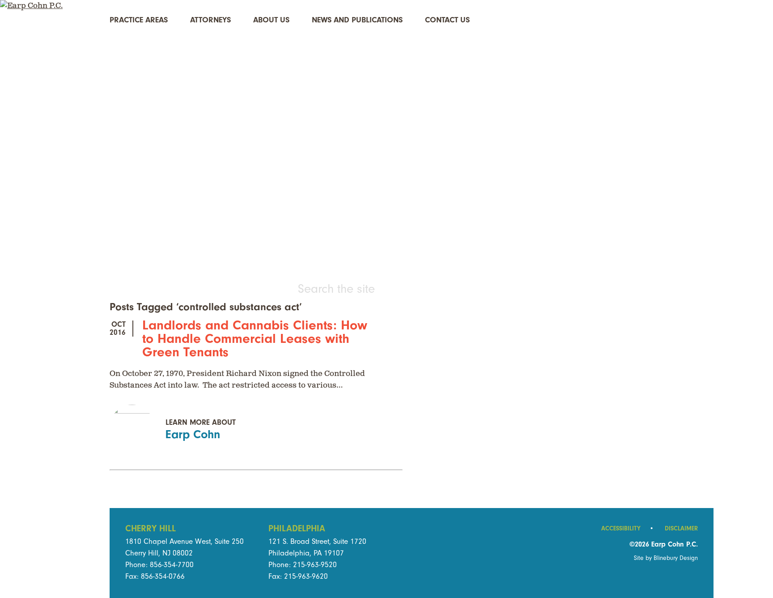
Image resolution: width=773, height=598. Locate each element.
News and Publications (357, 20)
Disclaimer (681, 528)
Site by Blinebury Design (666, 558)
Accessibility (627, 528)
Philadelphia (296, 528)
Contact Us (447, 20)
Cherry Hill (150, 528)
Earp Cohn (193, 434)
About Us (271, 20)
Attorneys (210, 20)
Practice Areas (139, 20)
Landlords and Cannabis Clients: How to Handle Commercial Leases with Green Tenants (254, 338)
